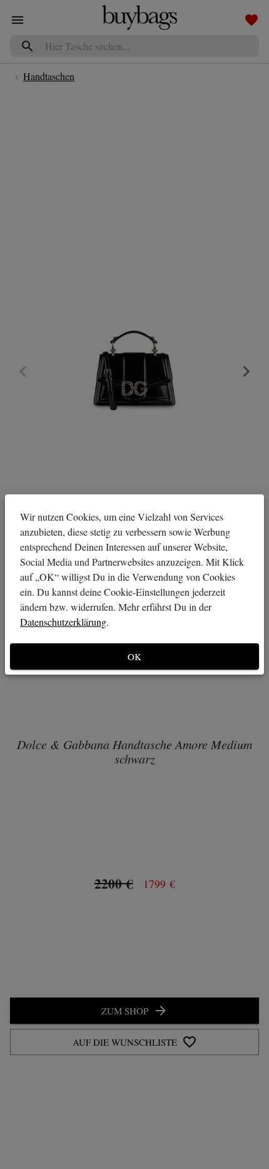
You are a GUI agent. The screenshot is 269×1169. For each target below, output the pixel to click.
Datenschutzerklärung (63, 621)
